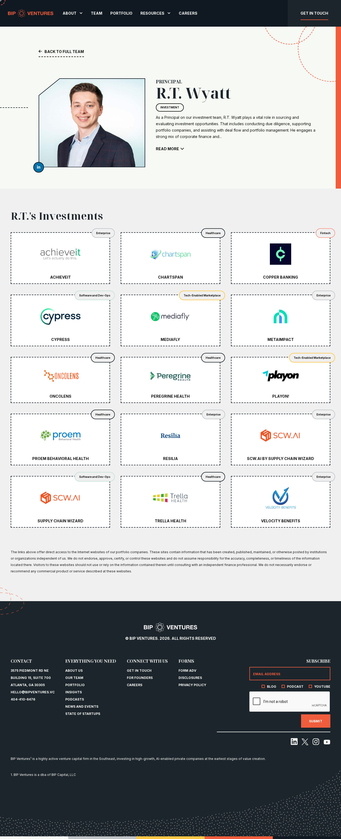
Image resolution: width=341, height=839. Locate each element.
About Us (74, 671)
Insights (73, 692)
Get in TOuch (139, 671)
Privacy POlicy (192, 685)
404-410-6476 (23, 699)
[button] (73, 13)
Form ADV (187, 671)
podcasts (74, 699)
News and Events (81, 706)
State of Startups (82, 714)
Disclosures (190, 678)
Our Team (74, 678)
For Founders (140, 678)
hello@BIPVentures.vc (33, 692)
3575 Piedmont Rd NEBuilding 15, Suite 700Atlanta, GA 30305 (31, 678)
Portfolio (75, 685)
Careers (134, 685)
